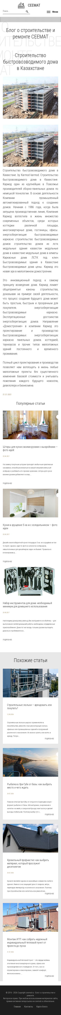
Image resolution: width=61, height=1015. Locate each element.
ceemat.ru (30, 992)
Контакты (28, 1006)
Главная (17, 1006)
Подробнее (7, 483)
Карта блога (41, 1006)
